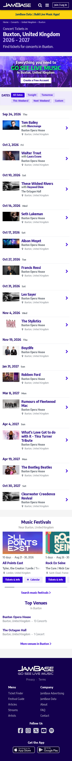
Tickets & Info (12, 579)
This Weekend (20, 100)
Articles (12, 704)
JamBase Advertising (52, 693)
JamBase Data (48, 699)
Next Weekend (42, 100)
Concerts (15, 22)
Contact (44, 715)
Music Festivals (36, 524)
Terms (42, 679)
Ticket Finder (15, 693)
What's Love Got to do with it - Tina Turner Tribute (38, 436)
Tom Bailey (29, 122)
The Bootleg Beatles (36, 467)
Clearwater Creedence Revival (38, 496)
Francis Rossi (31, 267)
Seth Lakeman (32, 214)
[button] (40, 5)
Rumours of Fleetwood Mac (38, 403)
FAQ (42, 710)
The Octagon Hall (31, 191)
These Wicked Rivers (37, 183)
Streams (13, 710)
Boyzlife (27, 348)
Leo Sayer (28, 294)
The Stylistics (31, 321)
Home (5, 22)
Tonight (32, 94)
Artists (12, 715)
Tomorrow (47, 94)
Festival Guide (16, 699)
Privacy (30, 679)
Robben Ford (31, 374)
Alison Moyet (31, 241)
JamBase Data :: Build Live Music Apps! (38, 14)
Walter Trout (31, 153)
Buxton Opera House (33, 130)
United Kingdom (28, 22)
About (43, 704)
